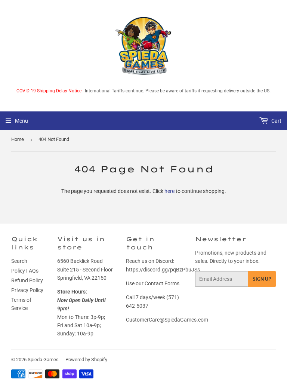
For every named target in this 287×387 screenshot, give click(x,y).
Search (19, 261)
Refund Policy (27, 280)
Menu (21, 121)
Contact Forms (162, 283)
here (169, 191)
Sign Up (262, 279)
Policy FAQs (24, 271)
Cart (275, 121)
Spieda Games (43, 359)
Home (17, 139)
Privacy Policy (27, 290)
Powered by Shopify (86, 359)
